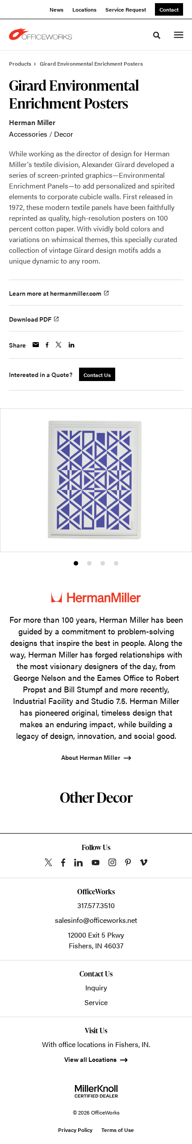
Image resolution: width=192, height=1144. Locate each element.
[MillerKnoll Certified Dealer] (96, 1091)
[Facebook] (63, 863)
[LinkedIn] (78, 863)
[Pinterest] (128, 862)
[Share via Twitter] (58, 345)
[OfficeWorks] (42, 35)
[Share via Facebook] (47, 345)
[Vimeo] (143, 862)
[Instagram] (112, 862)
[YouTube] (96, 862)
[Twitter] (48, 862)
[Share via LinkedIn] (71, 345)
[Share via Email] (36, 344)
